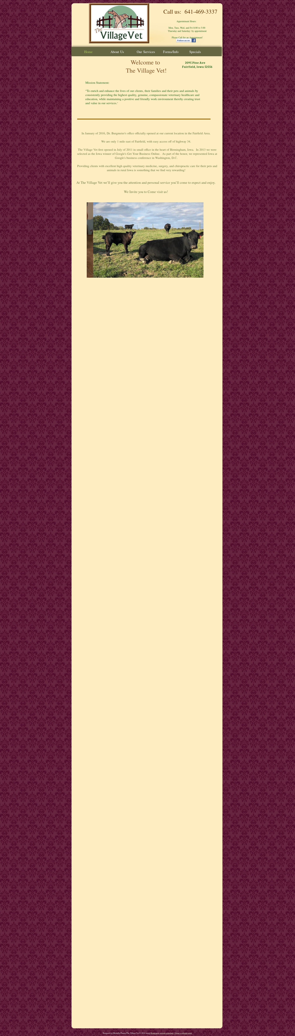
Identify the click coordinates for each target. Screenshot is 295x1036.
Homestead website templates (162, 1033)
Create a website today (183, 1033)
